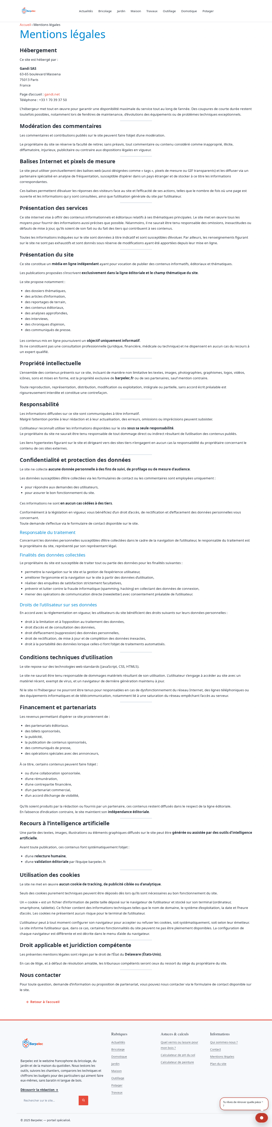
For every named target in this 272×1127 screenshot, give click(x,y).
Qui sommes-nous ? (224, 1042)
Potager (208, 11)
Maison (136, 11)
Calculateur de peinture (177, 1062)
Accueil (25, 24)
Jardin (121, 11)
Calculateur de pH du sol (178, 1055)
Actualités (86, 11)
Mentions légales (222, 1056)
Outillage (169, 11)
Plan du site (218, 1064)
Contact (215, 1049)
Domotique (189, 11)
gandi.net (52, 94)
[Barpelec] (28, 11)
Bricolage (105, 11)
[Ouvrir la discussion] (261, 1118)
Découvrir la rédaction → (39, 1090)
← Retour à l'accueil (43, 1001)
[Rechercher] (83, 1100)
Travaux (152, 11)
